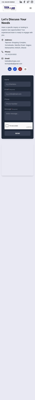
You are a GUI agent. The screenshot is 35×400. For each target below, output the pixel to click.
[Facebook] (24, 2)
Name (6, 80)
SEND (17, 133)
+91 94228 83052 (8, 2)
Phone (6, 99)
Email (9, 89)
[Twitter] (28, 2)
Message (10, 109)
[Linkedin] (21, 2)
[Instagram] (32, 2)
